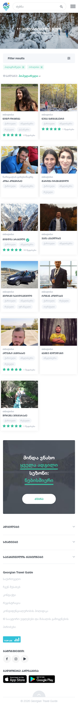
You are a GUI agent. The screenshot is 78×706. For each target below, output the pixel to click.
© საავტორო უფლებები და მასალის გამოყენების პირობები (36, 623)
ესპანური (24, 129)
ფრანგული (25, 306)
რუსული (9, 129)
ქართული (10, 123)
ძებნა (39, 498)
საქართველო (12, 579)
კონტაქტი (9, 595)
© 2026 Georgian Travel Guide (39, 701)
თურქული (49, 306)
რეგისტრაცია (11, 603)
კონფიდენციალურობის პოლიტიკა (25, 611)
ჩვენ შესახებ (11, 587)
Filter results (16, 58)
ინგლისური (26, 123)
